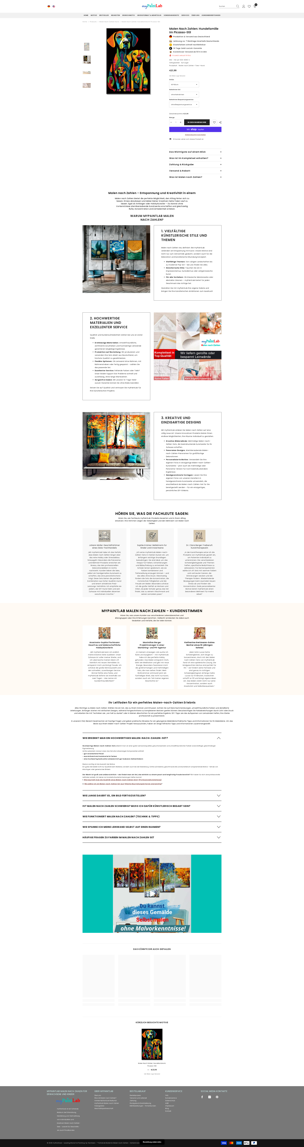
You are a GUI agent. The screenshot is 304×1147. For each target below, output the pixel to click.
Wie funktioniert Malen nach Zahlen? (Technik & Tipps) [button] (121, 816)
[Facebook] (202, 1097)
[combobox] (227, 6)
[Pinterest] (217, 1097)
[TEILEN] (219, 122)
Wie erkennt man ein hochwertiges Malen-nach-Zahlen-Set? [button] (125, 738)
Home (85, 22)
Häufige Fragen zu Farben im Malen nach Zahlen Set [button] (118, 837)
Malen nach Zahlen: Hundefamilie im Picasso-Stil (152, 1064)
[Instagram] (209, 1097)
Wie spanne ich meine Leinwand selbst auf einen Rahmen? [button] (122, 827)
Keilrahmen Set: (175, 90)
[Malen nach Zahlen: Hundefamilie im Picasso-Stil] (152, 1044)
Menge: (172, 117)
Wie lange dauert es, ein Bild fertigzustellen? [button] (114, 795)
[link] (116, 259)
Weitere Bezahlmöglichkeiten (195, 135)
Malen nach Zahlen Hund (109, 22)
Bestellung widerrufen (152, 1142)
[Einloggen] (243, 6)
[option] (128, 61)
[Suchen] (229, 6)
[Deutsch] (49, 6)
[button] (152, 738)
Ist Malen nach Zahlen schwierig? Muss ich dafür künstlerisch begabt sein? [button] (136, 806)
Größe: (171, 80)
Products (93, 22)
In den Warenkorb (197, 122)
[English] (54, 6)
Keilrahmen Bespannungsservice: (181, 100)
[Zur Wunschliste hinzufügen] (214, 122)
